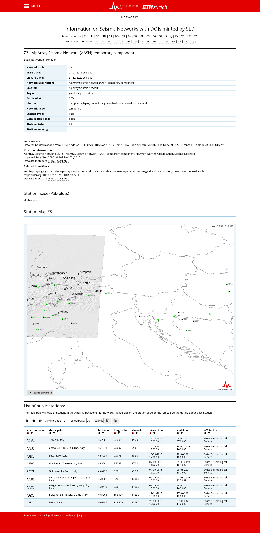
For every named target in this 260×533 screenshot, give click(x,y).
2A (96, 41)
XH (128, 41)
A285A (30, 455)
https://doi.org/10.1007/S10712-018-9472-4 (51, 175)
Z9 (173, 41)
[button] (32, 6)
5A (110, 36)
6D (115, 41)
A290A (30, 494)
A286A (30, 463)
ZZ (195, 36)
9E (142, 36)
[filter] (31, 433)
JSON (60, 160)
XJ (171, 36)
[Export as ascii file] (115, 421)
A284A (30, 447)
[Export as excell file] (107, 421)
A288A (30, 479)
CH (86, 36)
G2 (160, 36)
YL (147, 41)
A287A (30, 471)
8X (129, 36)
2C (109, 41)
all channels (30, 200)
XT (141, 41)
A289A (30, 486)
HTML (52, 160)
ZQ (192, 41)
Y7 (182, 36)
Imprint (82, 515)
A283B (30, 440)
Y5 (161, 41)
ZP (185, 41)
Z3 (167, 41)
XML (66, 160)
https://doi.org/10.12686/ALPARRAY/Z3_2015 (52, 157)
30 (97, 36)
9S (148, 36)
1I (92, 36)
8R (123, 36)
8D (117, 36)
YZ (189, 36)
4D (104, 36)
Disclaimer (70, 515)
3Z (103, 41)
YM (154, 41)
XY (176, 36)
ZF (179, 41)
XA (122, 41)
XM (135, 41)
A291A (30, 502)
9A (135, 36)
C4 (154, 36)
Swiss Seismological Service (46, 515)
